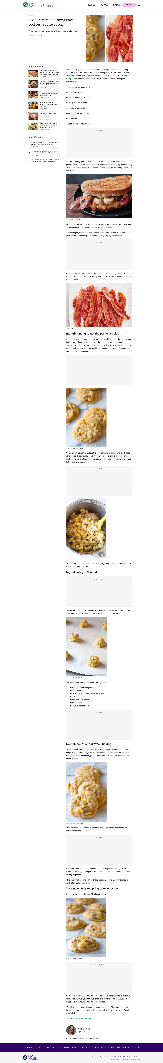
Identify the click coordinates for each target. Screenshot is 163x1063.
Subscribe (129, 5)
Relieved (39, 1047)
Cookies (113, 1056)
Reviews (116, 5)
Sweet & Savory (54, 1047)
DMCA (120, 1056)
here (95, 613)
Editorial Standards (130, 1056)
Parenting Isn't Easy (104, 1047)
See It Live (86, 1047)
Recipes (91, 5)
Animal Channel (72, 1047)
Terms (100, 1056)
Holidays (103, 5)
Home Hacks (134, 1047)
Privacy (106, 1056)
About (94, 1056)
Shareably (28, 1047)
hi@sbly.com (82, 1032)
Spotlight (121, 1047)
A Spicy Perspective (113, 236)
